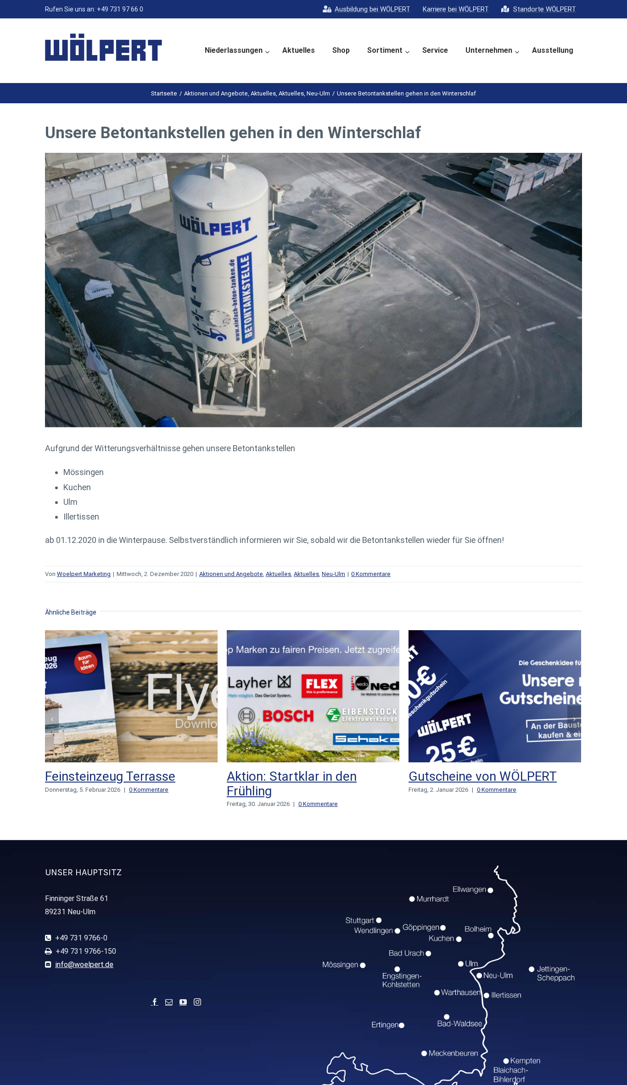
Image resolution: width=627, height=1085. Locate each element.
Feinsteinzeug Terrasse (110, 776)
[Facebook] (154, 1002)
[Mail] (169, 1002)
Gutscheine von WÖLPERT (483, 776)
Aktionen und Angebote (231, 573)
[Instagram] (197, 1002)
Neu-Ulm (333, 573)
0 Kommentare (371, 573)
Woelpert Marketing (84, 573)
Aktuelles (278, 573)
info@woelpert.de (84, 964)
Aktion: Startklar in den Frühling (292, 784)
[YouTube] (183, 1002)
